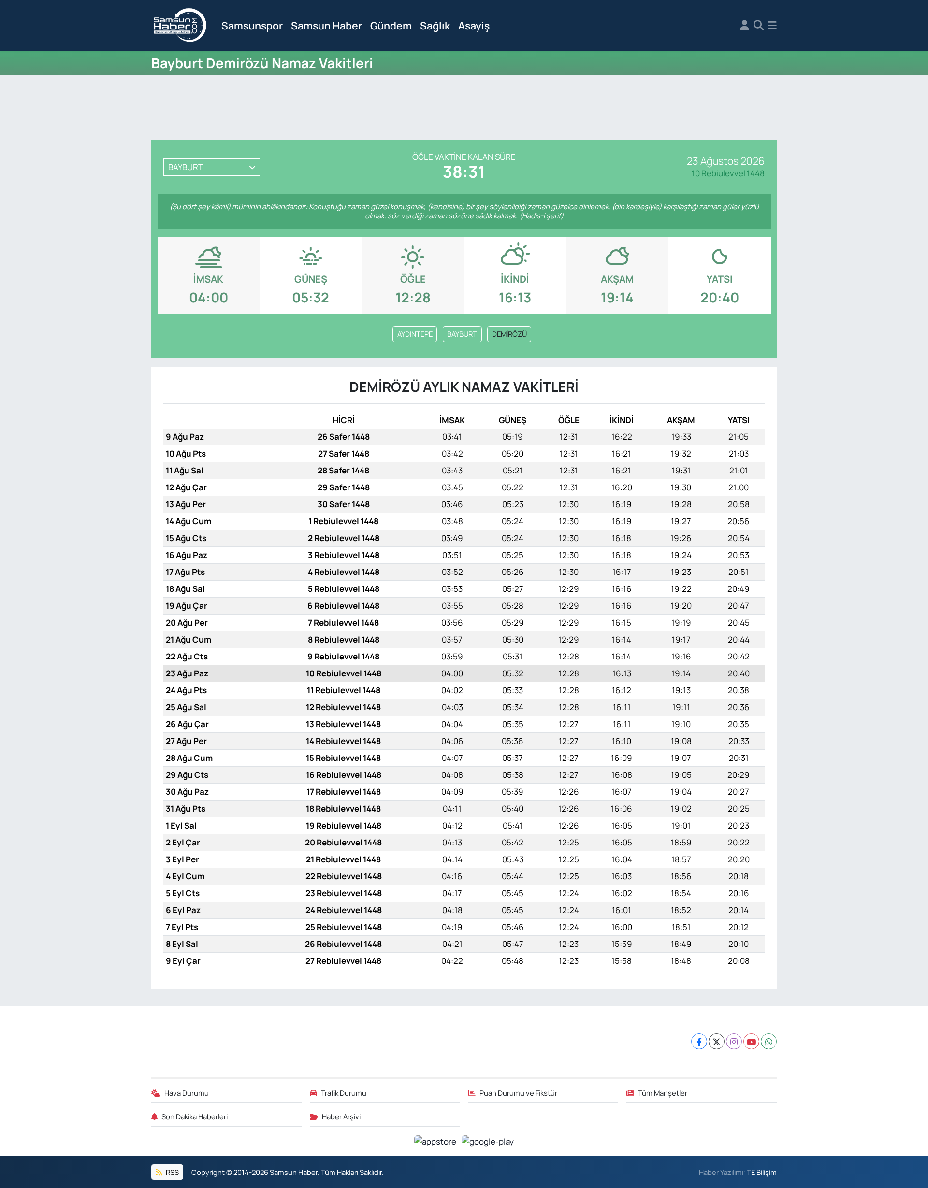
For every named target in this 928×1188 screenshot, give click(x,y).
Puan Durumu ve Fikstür (518, 1093)
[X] (717, 1041)
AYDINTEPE (415, 334)
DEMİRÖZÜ (509, 334)
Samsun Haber (326, 25)
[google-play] (488, 1140)
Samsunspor (252, 25)
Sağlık (435, 25)
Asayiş (474, 25)
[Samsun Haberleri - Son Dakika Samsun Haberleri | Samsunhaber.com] (180, 25)
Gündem (391, 25)
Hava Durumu (186, 1093)
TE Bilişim (762, 1172)
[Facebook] (699, 1041)
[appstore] (436, 1140)
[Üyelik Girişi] (744, 25)
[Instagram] (734, 1041)
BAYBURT (462, 334)
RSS (171, 1172)
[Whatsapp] (769, 1041)
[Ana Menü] (772, 25)
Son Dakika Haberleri (194, 1116)
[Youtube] (751, 1041)
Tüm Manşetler (662, 1093)
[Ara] (759, 25)
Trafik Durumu (343, 1093)
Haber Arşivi (341, 1116)
